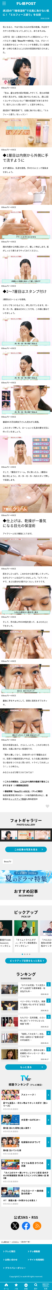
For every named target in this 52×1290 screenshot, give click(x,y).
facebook (26, 1226)
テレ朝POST (26, 3)
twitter (15, 1226)
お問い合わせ (11, 1259)
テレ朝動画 (35, 1251)
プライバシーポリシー (15, 1267)
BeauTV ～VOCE (21, 791)
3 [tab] (27, 954)
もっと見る (26, 1067)
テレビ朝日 (10, 1251)
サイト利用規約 (37, 1259)
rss (37, 1226)
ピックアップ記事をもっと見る (26, 960)
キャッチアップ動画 (17, 799)
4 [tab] (29, 954)
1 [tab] (22, 954)
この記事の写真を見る (26, 849)
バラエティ (15, 1242)
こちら (23, 781)
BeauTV (7, 861)
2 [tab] (24, 954)
